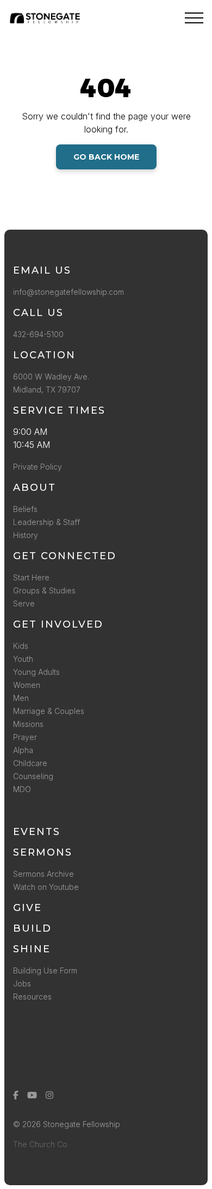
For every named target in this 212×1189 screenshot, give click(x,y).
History (25, 535)
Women (26, 685)
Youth (23, 658)
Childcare (30, 763)
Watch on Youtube (46, 886)
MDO (22, 789)
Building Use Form (45, 970)
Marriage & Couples (48, 711)
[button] (194, 18)
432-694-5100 (40, 334)
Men (21, 698)
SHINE (32, 949)
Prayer (25, 737)
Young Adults (36, 671)
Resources (32, 996)
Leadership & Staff (46, 522)
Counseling (33, 776)
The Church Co (40, 1144)
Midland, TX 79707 (46, 389)
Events (36, 832)
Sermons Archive (43, 873)
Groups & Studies (44, 590)
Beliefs (25, 509)
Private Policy (37, 466)
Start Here (31, 577)
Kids (20, 645)
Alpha (23, 750)
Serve (24, 603)
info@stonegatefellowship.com (68, 291)
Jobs (22, 983)
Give (27, 908)
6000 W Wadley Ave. (51, 376)
